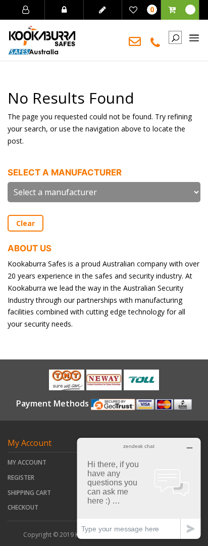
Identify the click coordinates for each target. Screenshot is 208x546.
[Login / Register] (26, 10)
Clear (25, 223)
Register (21, 477)
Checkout (23, 507)
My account (27, 462)
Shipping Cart (29, 492)
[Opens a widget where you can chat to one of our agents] (138, 488)
